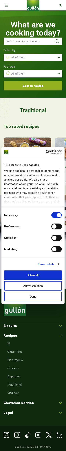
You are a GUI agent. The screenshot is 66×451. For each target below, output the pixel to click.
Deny (33, 296)
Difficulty (9, 50)
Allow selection (33, 285)
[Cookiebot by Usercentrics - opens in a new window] (46, 152)
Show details (46, 264)
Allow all (32, 275)
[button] (6, 5)
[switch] (56, 226)
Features (9, 66)
